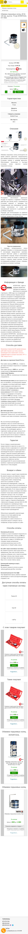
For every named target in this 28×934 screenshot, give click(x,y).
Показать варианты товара (14, 826)
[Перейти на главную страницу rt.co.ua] (5, 2)
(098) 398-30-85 (5, 923)
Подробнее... (14, 671)
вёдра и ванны (11, 401)
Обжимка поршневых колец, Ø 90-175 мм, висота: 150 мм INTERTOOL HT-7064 (14, 763)
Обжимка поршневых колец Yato (14, 814)
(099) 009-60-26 (5, 925)
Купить (20, 91)
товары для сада (14, 388)
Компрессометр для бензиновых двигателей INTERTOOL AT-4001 (14, 655)
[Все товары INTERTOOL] (19, 68)
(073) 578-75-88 (5, 921)
